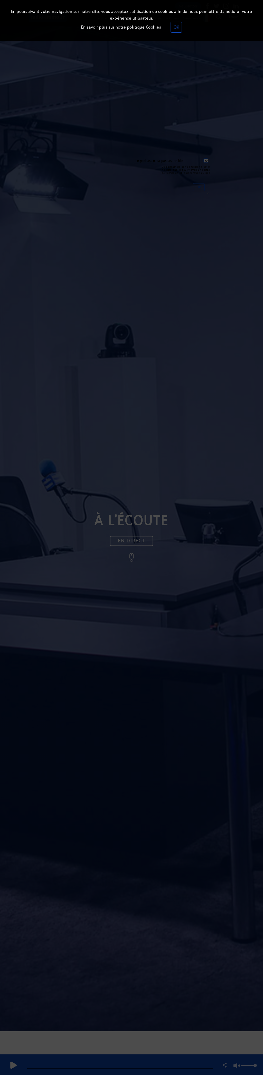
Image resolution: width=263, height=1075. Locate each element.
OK (176, 27)
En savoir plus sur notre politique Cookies (121, 27)
